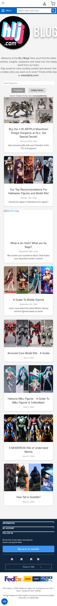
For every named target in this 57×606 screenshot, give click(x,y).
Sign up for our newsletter (28, 549)
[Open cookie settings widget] (4, 601)
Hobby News (37, 90)
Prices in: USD (28, 567)
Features (18, 90)
